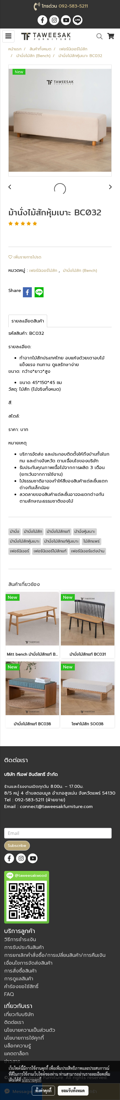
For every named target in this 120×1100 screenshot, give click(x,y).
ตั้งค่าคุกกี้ (43, 1090)
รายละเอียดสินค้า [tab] (27, 321)
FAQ (9, 994)
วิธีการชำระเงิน (20, 939)
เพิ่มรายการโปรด (26, 257)
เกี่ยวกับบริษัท (19, 1014)
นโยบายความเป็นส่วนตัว (29, 1030)
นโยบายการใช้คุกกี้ (24, 1038)
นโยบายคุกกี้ (31, 1079)
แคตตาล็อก (16, 1053)
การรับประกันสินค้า (24, 947)
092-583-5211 (73, 6)
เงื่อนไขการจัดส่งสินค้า (28, 963)
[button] (97, 36)
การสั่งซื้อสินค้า (20, 971)
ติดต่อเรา (14, 1022)
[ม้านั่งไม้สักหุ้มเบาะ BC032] (60, 121)
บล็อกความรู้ (17, 1046)
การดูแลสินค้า (18, 979)
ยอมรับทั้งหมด (73, 1090)
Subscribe (17, 846)
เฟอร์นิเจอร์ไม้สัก (44, 271)
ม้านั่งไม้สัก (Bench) (80, 271)
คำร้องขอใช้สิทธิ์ (21, 986)
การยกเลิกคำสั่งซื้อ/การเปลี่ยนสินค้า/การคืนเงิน (54, 955)
